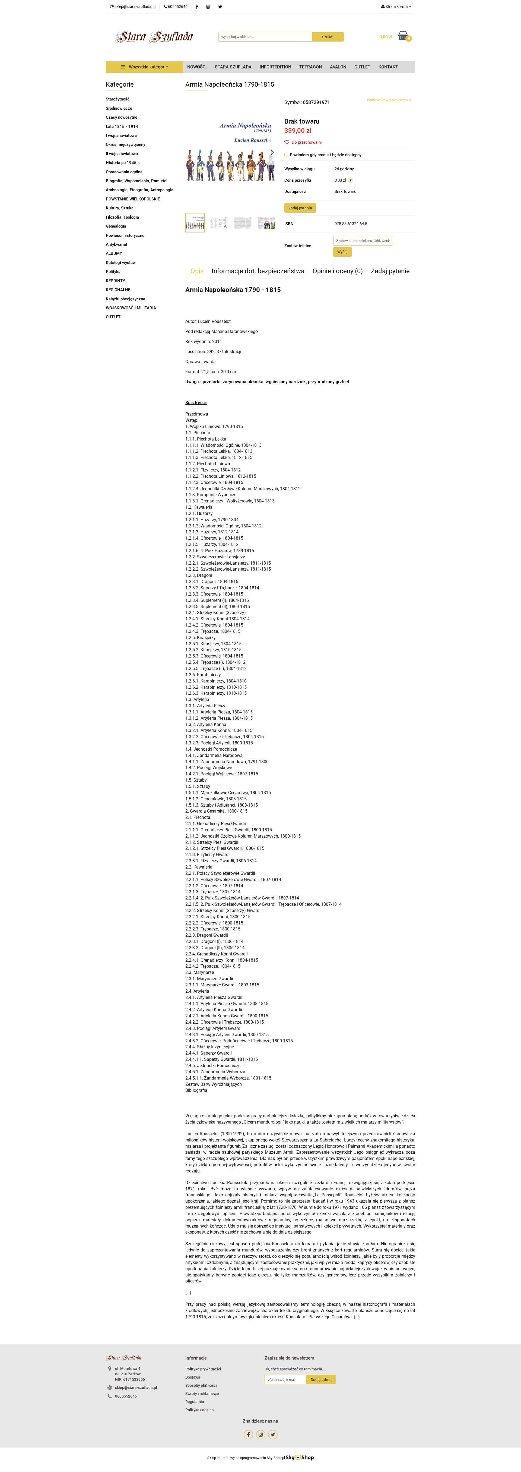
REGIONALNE (118, 289)
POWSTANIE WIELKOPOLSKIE (133, 199)
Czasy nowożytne (121, 117)
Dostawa (192, 1377)
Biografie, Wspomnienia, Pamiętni (136, 180)
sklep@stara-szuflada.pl (136, 1387)
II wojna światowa (122, 153)
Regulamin (194, 1401)
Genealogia (116, 226)
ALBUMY (114, 253)
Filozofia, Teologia (122, 217)
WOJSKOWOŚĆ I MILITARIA (131, 308)
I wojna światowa (121, 135)
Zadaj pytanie (300, 208)
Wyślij (342, 252)
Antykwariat (116, 244)
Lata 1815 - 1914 (122, 126)
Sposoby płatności (201, 1385)
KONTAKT (388, 67)
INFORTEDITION (275, 67)
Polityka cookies (199, 1410)
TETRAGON (310, 67)
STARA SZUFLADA (233, 67)
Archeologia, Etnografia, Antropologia (139, 189)
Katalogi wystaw (121, 262)
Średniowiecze (119, 108)
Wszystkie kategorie (148, 67)
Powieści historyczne (125, 235)
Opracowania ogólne (124, 171)
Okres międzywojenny (125, 144)
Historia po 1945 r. (123, 162)
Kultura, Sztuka (120, 208)
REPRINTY (115, 280)
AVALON (338, 67)
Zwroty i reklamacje (202, 1393)
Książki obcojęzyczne (125, 299)
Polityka (113, 271)
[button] (196, 1358)
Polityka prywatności (203, 1369)
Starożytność (117, 99)
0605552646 (126, 1396)
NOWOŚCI (197, 67)
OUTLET (362, 67)
